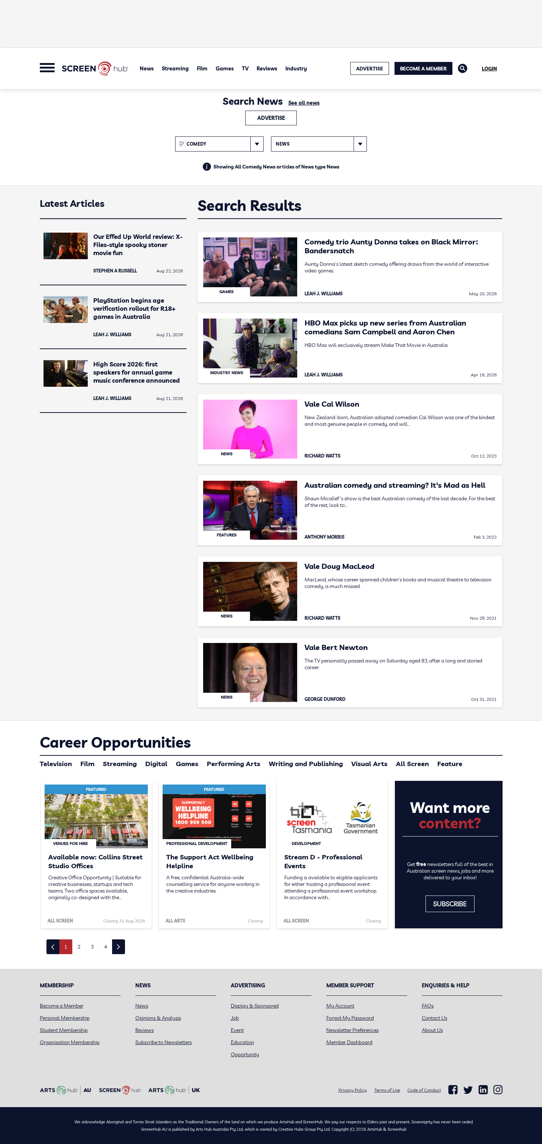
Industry (296, 68)
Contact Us (434, 1018)
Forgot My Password (350, 1018)
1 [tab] (65, 946)
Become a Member (423, 69)
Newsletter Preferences (352, 1030)
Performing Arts (233, 763)
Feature (449, 763)
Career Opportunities (115, 742)
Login (489, 69)
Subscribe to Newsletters (163, 1042)
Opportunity (245, 1054)
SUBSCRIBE (450, 904)
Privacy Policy (352, 1090)
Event (237, 1030)
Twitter (468, 1090)
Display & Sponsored (255, 1005)
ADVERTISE (369, 69)
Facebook (453, 1090)
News (147, 68)
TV (245, 68)
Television (56, 763)
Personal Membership (65, 1018)
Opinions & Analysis (158, 1018)
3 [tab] (92, 946)
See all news (304, 103)
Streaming (175, 68)
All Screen (412, 763)
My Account (340, 1005)
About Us (432, 1030)
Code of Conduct (424, 1090)
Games (225, 68)
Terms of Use (387, 1090)
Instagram (498, 1090)
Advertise (271, 118)
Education (242, 1042)
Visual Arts (369, 763)
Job (235, 1018)
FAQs (428, 1005)
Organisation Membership (70, 1042)
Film (202, 68)
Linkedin (483, 1090)
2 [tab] (78, 946)
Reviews (267, 68)
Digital (156, 763)
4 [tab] (105, 946)
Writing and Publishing (306, 763)
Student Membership (64, 1030)
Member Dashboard (349, 1042)
